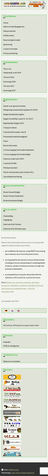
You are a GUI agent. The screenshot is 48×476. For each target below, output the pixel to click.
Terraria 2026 (8, 77)
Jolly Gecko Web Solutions (22, 473)
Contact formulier (10, 49)
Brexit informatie (10, 145)
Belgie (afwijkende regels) (13, 114)
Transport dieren (10, 127)
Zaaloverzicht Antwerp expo (14, 229)
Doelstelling (8, 216)
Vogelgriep (7, 220)
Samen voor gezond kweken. (14, 106)
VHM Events (13, 470)
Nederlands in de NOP (12, 72)
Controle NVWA (10, 163)
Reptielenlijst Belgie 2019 (13, 123)
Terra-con (7, 69)
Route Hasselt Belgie (11, 192)
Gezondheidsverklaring (12, 176)
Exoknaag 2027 (9, 90)
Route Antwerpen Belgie (13, 200)
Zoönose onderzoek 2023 (13, 159)
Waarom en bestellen (11, 361)
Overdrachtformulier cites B (14, 132)
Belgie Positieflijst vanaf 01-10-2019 (18, 119)
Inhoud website (9, 31)
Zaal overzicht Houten (12, 224)
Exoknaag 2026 (9, 81)
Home (5, 23)
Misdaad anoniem (10, 168)
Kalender (6, 342)
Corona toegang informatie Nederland (18, 150)
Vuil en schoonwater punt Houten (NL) (18, 172)
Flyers (5, 141)
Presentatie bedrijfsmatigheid (15, 136)
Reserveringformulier (11, 40)
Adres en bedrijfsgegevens (13, 26)
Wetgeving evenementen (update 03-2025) (20, 110)
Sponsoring (7, 44)
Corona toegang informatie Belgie (16, 154)
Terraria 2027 (8, 86)
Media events (8, 35)
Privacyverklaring (10, 53)
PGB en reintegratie (11, 346)
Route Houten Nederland (13, 196)
